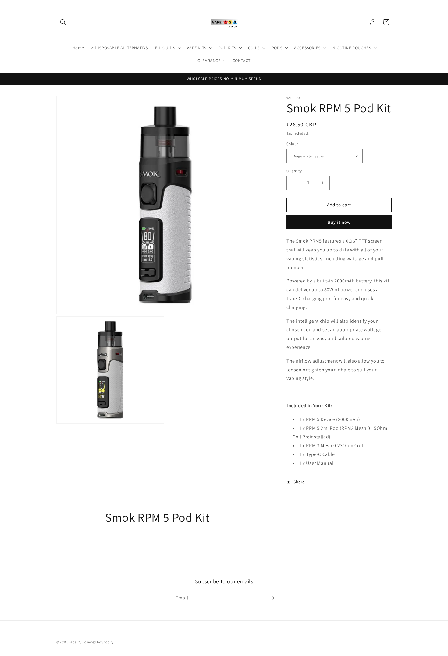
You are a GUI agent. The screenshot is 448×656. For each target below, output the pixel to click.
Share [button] (299, 482)
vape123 (75, 642)
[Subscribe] (272, 598)
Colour (292, 143)
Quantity (294, 171)
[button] (63, 22)
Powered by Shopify (98, 642)
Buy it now (339, 222)
